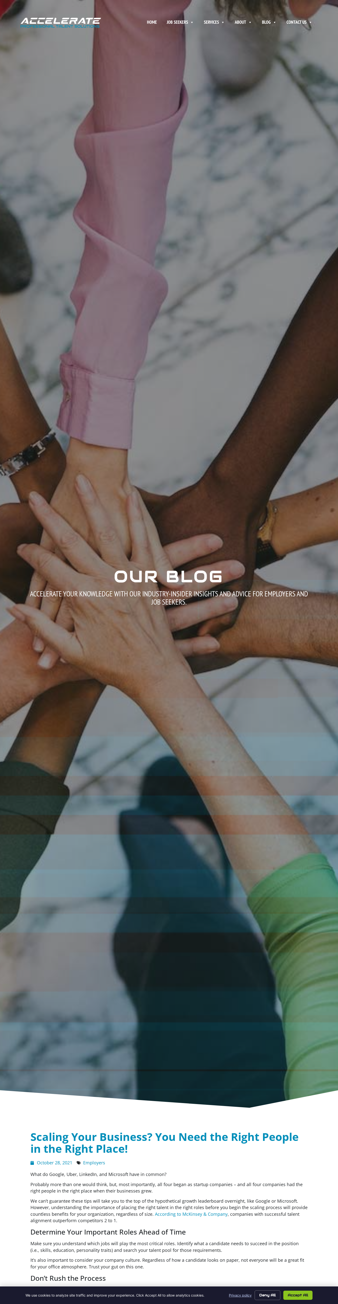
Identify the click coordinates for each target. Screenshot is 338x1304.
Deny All (267, 1295)
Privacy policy (240, 1295)
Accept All (298, 1295)
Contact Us (297, 22)
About (240, 22)
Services (211, 22)
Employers (94, 1163)
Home (152, 22)
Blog (266, 22)
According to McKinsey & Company (191, 1214)
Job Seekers (177, 22)
